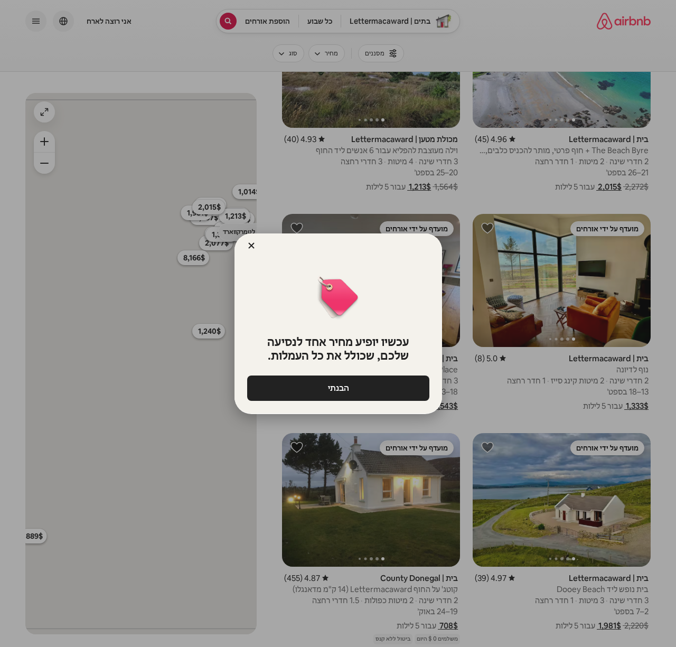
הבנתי (338, 387)
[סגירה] (251, 245)
